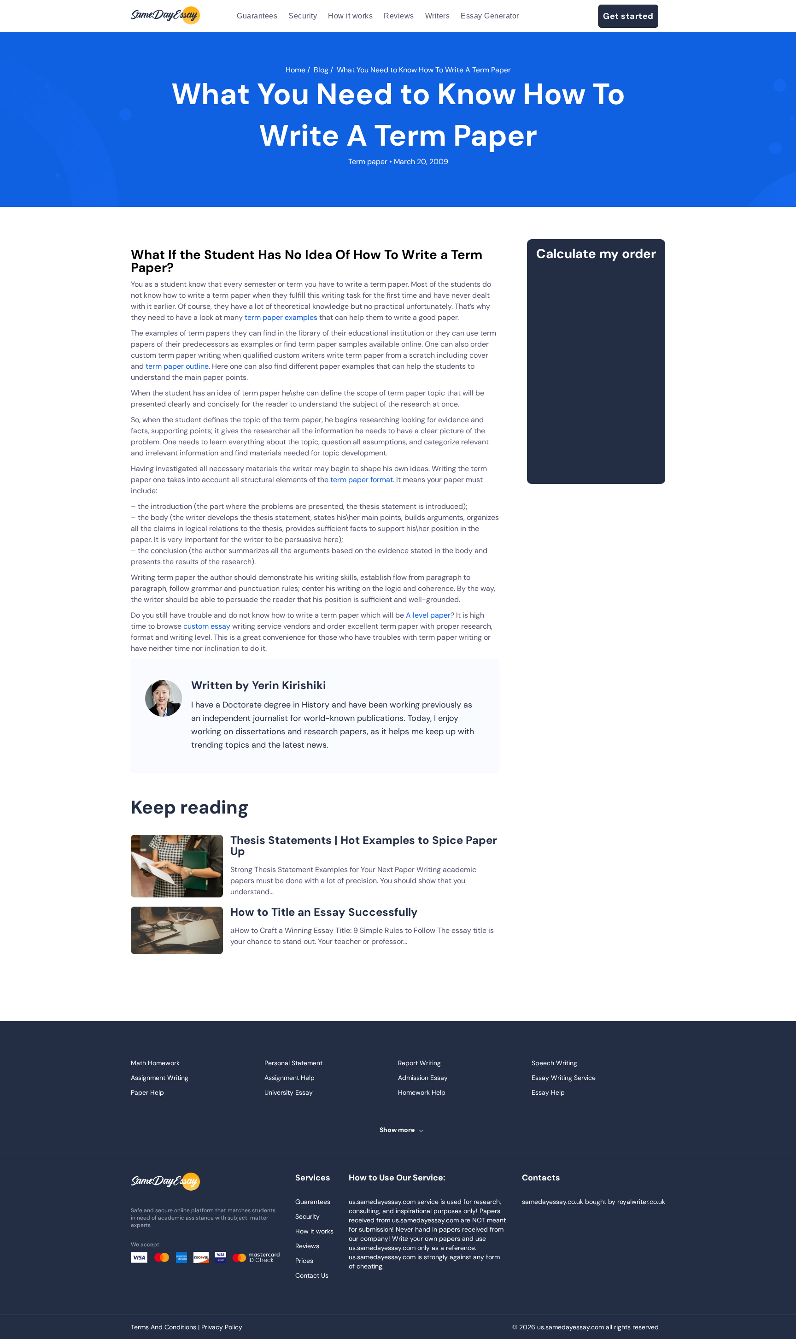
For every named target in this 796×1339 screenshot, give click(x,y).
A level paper (428, 615)
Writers (437, 16)
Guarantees (257, 16)
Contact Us (311, 1275)
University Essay (288, 1092)
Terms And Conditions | (166, 1327)
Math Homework (155, 1063)
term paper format (361, 479)
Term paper (367, 161)
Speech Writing (554, 1063)
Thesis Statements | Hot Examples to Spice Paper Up (363, 845)
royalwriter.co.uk (641, 1201)
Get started (628, 16)
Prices (304, 1260)
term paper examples (282, 317)
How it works (350, 16)
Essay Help (548, 1092)
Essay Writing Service (564, 1078)
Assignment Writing (159, 1078)
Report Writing (419, 1063)
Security (302, 16)
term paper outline (177, 366)
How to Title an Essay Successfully (324, 912)
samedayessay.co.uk (552, 1201)
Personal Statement (293, 1063)
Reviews (399, 16)
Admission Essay (423, 1078)
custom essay (207, 626)
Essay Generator (490, 16)
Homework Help (421, 1092)
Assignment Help (289, 1078)
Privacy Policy (221, 1327)
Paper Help (147, 1092)
